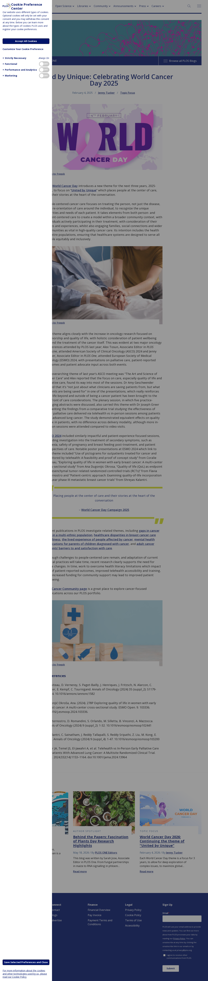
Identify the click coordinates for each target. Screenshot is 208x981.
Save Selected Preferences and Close (26, 962)
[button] (14, 58)
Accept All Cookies (26, 41)
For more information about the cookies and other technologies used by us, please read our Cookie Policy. (25, 973)
